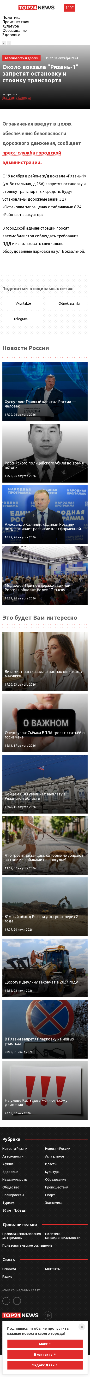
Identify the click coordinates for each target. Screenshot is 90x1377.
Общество (10, 1187)
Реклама (9, 1269)
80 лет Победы (14, 1210)
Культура (10, 26)
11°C (70, 8)
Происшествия (15, 22)
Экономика (53, 1203)
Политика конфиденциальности (62, 1236)
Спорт (50, 1195)
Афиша (7, 1164)
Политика (11, 17)
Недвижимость (14, 1179)
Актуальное (54, 1156)
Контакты (52, 1269)
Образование (14, 30)
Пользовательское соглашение (27, 1245)
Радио (7, 1277)
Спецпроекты (13, 1195)
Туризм (8, 1203)
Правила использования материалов (21, 1236)
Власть (51, 1164)
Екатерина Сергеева (16, 97)
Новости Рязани (14, 1149)
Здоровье (11, 35)
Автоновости (13, 1156)
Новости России (57, 1149)
